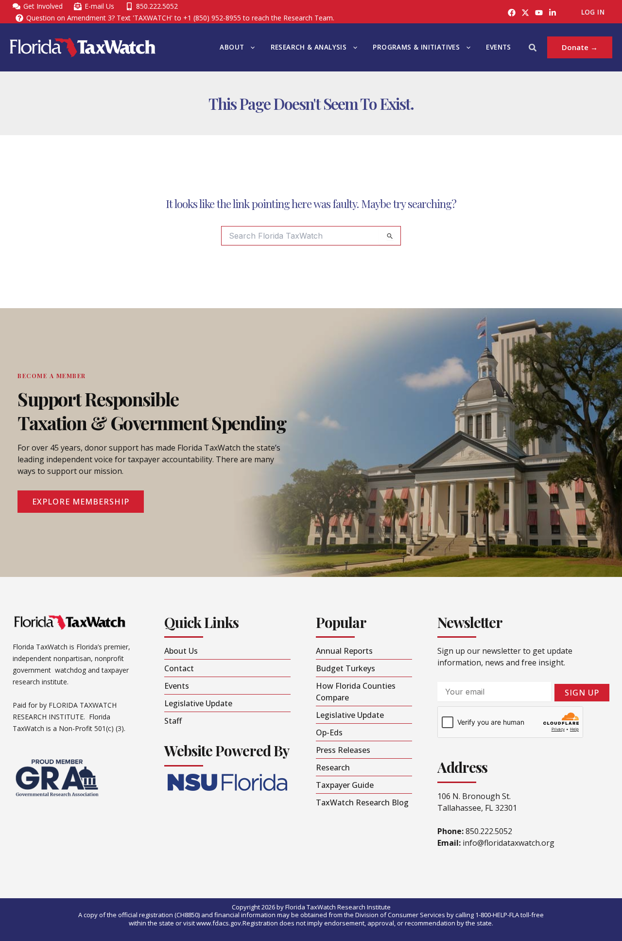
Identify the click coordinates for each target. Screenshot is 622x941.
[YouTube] (539, 13)
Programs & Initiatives (416, 47)
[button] (250, 47)
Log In (593, 12)
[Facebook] (512, 13)
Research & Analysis (309, 47)
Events (498, 47)
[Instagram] (525, 13)
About (232, 47)
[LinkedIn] (552, 13)
